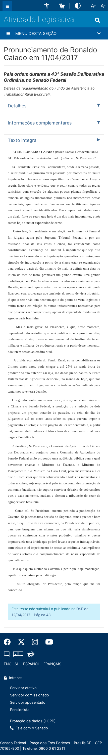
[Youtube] (47, 642)
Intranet (15, 678)
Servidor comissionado (29, 695)
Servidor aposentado (27, 702)
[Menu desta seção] (8, 33)
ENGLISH (12, 664)
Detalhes (17, 105)
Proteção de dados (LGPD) (33, 721)
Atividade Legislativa (39, 19)
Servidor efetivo (23, 688)
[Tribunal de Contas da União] (30, 654)
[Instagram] (35, 642)
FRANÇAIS (52, 664)
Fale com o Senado (31, 728)
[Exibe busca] (97, 20)
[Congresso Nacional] (18, 654)
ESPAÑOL (31, 664)
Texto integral (22, 140)
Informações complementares (40, 122)
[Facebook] (9, 642)
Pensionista (19, 709)
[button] (46, 6)
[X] (21, 642)
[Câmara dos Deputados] (7, 654)
